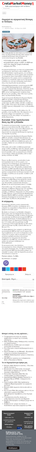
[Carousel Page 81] (32, 282)
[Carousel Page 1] (3, 279)
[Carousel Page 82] (33, 282)
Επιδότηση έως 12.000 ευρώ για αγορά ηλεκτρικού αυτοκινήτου (16, 345)
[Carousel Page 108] (30, 284)
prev (30, 279)
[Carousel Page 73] (23, 282)
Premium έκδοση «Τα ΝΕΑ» (10, 256)
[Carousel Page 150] (33, 287)
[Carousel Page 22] (26, 279)
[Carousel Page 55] (3, 282)
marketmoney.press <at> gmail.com (9, 421)
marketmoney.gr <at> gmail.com (28, 422)
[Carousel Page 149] (32, 287)
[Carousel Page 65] (14, 282)
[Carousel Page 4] (6, 279)
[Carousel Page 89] (9, 284)
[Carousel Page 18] (22, 279)
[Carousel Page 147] (30, 287)
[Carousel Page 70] (20, 282)
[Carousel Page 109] (31, 284)
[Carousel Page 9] (12, 279)
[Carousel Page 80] (31, 282)
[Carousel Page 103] (24, 284)
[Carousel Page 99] (20, 284)
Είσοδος (9, 427)
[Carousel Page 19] (23, 279)
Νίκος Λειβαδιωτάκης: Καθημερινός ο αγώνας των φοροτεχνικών (19, 342)
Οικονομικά (6, 294)
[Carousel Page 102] (23, 284)
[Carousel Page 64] (13, 282)
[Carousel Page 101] (22, 284)
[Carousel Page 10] (13, 279)
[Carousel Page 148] (31, 287)
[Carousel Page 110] (32, 284)
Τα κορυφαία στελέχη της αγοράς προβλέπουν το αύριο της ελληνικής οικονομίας (16, 338)
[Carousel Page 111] (33, 284)
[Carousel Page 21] (25, 279)
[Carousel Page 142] (24, 287)
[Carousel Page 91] (11, 284)
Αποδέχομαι (13, 448)
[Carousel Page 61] (10, 282)
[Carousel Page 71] (21, 282)
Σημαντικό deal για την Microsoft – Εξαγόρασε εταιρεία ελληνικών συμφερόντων (19, 352)
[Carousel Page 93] (13, 284)
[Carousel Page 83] (2, 284)
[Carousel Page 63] (12, 282)
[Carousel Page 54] (2, 282)
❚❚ (33, 279)
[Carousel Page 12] (15, 279)
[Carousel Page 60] (9, 282)
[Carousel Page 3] (5, 279)
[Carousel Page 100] (21, 284)
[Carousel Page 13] (16, 279)
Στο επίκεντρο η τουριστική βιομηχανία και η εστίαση (18, 349)
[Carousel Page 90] (10, 284)
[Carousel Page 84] (3, 284)
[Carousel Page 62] (11, 282)
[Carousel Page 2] (4, 279)
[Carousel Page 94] (14, 284)
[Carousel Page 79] (30, 282)
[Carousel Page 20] (24, 279)
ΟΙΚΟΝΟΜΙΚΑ (6, 31)
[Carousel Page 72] (22, 282)
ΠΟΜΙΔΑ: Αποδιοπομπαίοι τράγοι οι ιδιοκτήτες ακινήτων (19, 355)
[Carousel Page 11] (14, 279)
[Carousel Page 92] (12, 284)
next (32, 279)
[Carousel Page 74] (24, 282)
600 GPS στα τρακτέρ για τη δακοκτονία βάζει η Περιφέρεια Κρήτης (17, 359)
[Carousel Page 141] (23, 287)
